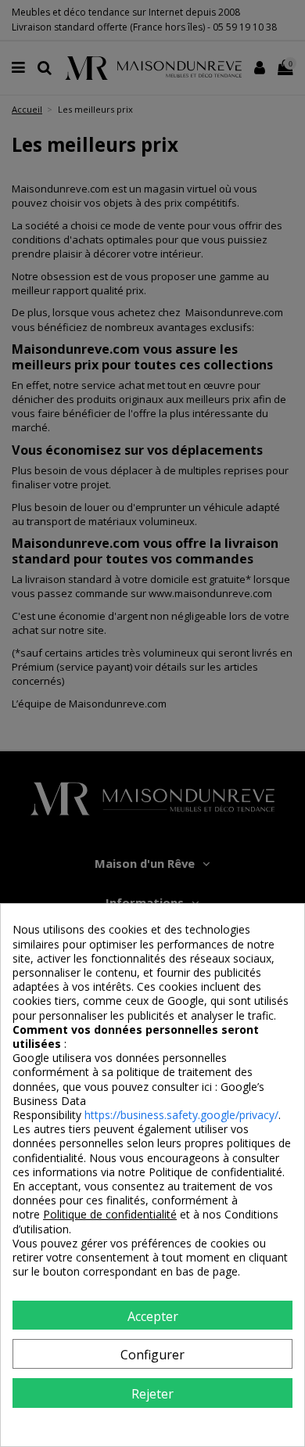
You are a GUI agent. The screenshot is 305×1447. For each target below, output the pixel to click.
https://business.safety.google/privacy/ (181, 1114)
